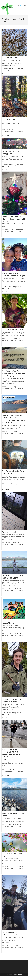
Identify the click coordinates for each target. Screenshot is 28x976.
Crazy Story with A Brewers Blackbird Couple (13, 274)
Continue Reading (6, 73)
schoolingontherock (8, 70)
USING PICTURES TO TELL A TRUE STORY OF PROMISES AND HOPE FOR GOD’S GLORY (13, 419)
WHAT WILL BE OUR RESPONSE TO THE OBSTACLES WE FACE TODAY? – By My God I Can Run (13, 754)
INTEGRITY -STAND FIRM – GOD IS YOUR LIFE (13, 576)
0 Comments (20, 70)
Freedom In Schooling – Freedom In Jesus (12, 700)
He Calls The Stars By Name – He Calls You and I (13, 217)
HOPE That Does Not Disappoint (11, 152)
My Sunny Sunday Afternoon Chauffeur (11, 933)
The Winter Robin (9, 57)
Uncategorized (19, 68)
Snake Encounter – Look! (13, 329)
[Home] (1, 21)
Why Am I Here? (9, 532)
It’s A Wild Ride (8, 623)
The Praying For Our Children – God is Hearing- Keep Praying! (13, 373)
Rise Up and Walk (10, 119)
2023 (5, 21)
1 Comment (19, 166)
